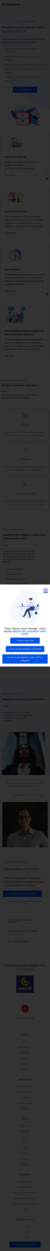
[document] (25, 625)
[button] (46, 591)
